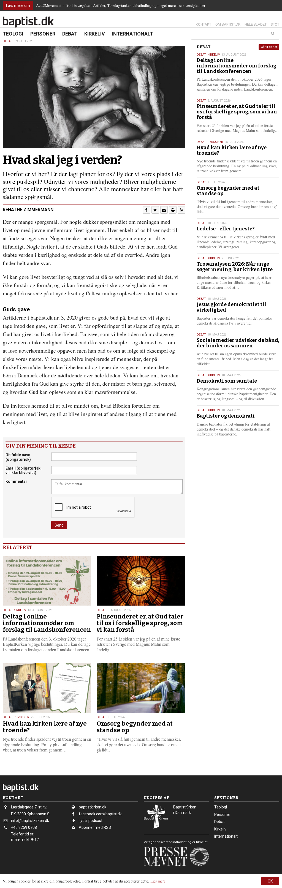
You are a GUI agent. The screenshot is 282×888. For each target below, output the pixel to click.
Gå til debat (269, 47)
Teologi (13, 34)
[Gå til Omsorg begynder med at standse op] (141, 688)
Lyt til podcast (90, 820)
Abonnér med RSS (95, 827)
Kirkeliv (94, 34)
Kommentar (16, 481)
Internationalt (132, 34)
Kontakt (203, 24)
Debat (69, 34)
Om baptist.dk (227, 24)
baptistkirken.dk (92, 807)
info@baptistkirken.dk (30, 820)
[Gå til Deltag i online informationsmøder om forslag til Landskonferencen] (47, 581)
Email (24, 470)
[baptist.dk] (28, 22)
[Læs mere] (181, 210)
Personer (42, 34)
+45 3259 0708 (24, 827)
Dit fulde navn (18, 457)
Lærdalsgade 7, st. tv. (29, 807)
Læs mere (158, 881)
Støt (275, 24)
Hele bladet (256, 24)
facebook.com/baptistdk (100, 814)
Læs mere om (18, 5)
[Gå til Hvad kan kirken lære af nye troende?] (47, 688)
